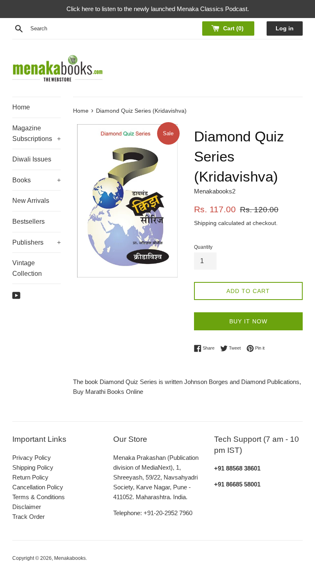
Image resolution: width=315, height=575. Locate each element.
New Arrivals (30, 200)
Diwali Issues (31, 159)
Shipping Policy (32, 467)
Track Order (28, 516)
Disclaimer (26, 506)
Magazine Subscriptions (36, 133)
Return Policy (30, 477)
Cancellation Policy (37, 487)
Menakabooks (70, 558)
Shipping (205, 223)
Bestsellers (28, 221)
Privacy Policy (31, 457)
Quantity (203, 247)
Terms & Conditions (38, 496)
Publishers (36, 242)
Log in (285, 28)
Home (21, 107)
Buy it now (248, 321)
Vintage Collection (27, 268)
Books (36, 180)
